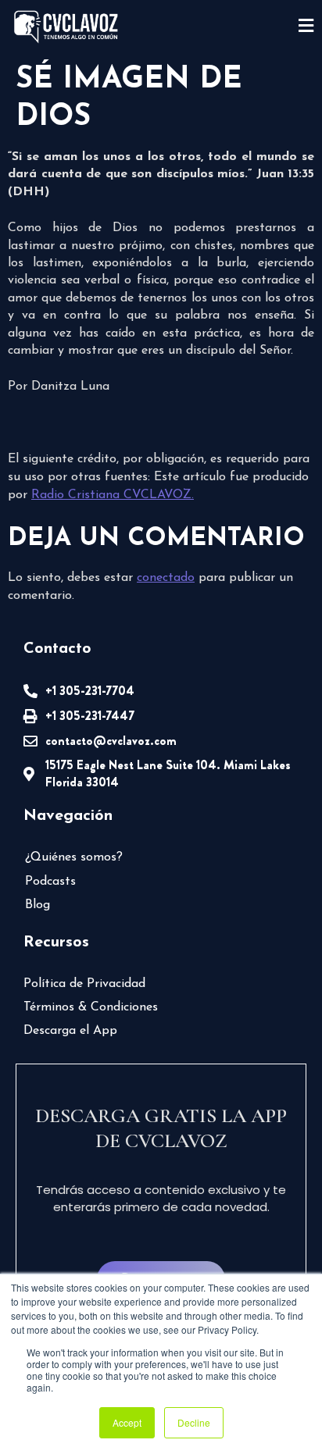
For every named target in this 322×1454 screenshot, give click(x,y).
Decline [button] (193, 1422)
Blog (37, 905)
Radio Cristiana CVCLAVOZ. (112, 495)
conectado (166, 578)
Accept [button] (127, 1422)
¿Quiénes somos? (74, 857)
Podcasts (50, 881)
